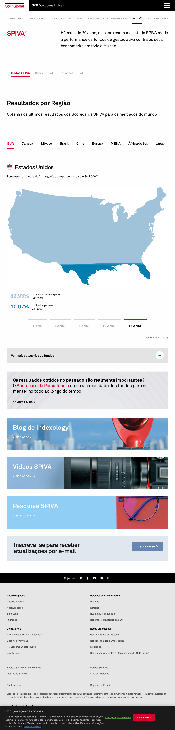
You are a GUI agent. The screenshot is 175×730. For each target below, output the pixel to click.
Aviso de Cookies (32, 726)
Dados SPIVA (20, 73)
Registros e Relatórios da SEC (106, 619)
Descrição (18, 18)
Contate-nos (14, 685)
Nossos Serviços (99, 667)
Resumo (94, 601)
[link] (81, 578)
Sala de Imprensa (99, 673)
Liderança (95, 646)
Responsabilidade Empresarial (107, 640)
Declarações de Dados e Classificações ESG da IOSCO (119, 653)
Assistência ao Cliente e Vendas (24, 634)
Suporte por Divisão (17, 640)
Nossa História (15, 607)
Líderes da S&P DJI (17, 673)
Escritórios (13, 653)
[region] (87, 718)
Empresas (12, 613)
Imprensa (12, 619)
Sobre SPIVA (44, 73)
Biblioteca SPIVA (70, 73)
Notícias (94, 607)
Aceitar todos (144, 717)
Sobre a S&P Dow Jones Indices (24, 667)
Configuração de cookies (118, 717)
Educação (76, 18)
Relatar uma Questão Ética (21, 646)
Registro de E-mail (100, 685)
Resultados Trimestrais (102, 613)
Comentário (56, 18)
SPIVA (137, 18)
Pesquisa (37, 18)
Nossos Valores (15, 601)
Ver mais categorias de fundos (32, 355)
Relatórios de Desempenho (108, 18)
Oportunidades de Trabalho (105, 634)
